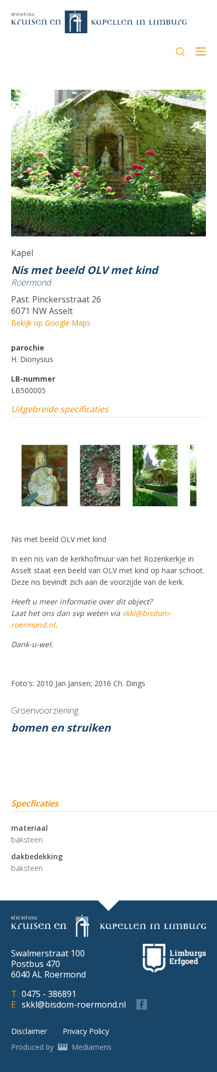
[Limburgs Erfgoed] (174, 958)
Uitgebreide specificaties (59, 409)
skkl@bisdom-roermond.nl (74, 1004)
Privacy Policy (86, 1031)
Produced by (61, 1047)
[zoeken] (180, 52)
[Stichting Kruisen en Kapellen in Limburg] (99, 22)
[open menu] (200, 53)
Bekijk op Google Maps (51, 323)
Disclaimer (29, 1031)
